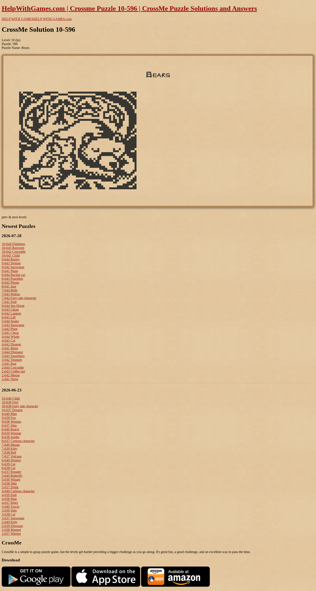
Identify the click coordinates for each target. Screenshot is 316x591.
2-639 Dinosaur (12, 526)
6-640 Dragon (11, 460)
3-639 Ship (9, 510)
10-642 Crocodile (14, 251)
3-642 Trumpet (12, 360)
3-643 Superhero (13, 356)
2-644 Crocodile (13, 367)
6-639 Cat (8, 464)
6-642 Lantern (11, 313)
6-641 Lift (8, 317)
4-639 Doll (9, 495)
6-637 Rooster (11, 472)
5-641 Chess (10, 333)
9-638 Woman (11, 421)
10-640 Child (11, 398)
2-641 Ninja (10, 379)
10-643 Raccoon (13, 248)
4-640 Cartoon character (18, 491)
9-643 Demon (11, 263)
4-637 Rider (10, 503)
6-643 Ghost (10, 309)
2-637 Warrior (11, 533)
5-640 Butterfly (12, 475)
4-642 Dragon (11, 344)
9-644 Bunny (11, 259)
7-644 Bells (9, 290)
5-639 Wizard (11, 479)
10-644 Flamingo (13, 244)
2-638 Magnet (11, 530)
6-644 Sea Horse (13, 306)
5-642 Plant (9, 329)
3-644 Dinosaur (12, 352)
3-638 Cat (8, 514)
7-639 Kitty (9, 448)
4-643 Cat (8, 340)
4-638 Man (9, 499)
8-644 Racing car (13, 275)
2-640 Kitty (9, 522)
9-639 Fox (9, 418)
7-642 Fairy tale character (19, 298)
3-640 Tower (10, 506)
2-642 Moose (11, 375)
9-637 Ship (9, 425)
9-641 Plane (10, 271)
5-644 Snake (10, 321)
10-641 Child (11, 255)
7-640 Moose (11, 445)
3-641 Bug (9, 363)
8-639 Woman (11, 433)
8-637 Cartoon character (18, 441)
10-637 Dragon (12, 410)
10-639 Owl (10, 402)
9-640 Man (9, 414)
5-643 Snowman (13, 325)
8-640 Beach (10, 429)
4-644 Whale (10, 336)
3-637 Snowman (13, 518)
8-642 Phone (10, 282)
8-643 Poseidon (12, 278)
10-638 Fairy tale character (20, 406)
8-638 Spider (10, 437)
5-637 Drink (10, 487)
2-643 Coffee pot (13, 371)
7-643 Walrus (11, 294)
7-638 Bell (9, 452)
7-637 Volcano (12, 456)
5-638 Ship (9, 483)
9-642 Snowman (13, 267)
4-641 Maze (10, 348)
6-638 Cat (8, 468)
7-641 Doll (9, 302)
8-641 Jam (9, 286)
